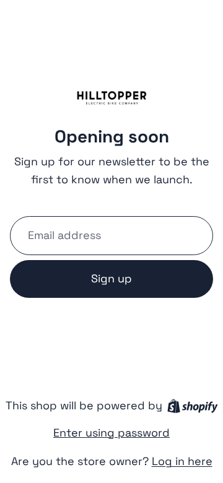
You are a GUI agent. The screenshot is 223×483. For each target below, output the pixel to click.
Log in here (182, 461)
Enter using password (111, 432)
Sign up (111, 278)
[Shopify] (192, 406)
